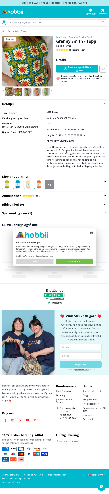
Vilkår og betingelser (10, 475)
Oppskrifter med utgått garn (94, 409)
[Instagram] (13, 420)
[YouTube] (27, 420)
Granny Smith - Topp (17, 31)
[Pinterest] (20, 420)
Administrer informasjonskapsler (16, 478)
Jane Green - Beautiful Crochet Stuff (74, 37)
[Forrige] (5, 61)
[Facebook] (5, 420)
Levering (60, 395)
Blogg (86, 395)
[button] (102, 11)
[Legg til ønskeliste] (103, 69)
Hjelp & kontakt (64, 391)
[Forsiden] (3, 31)
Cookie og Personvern (33, 475)
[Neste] (49, 61)
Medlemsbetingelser (57, 475)
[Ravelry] (35, 420)
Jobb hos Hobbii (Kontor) (64, 401)
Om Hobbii (88, 419)
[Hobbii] (12, 11)
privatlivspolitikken (82, 370)
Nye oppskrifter (90, 403)
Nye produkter (90, 399)
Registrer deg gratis (92, 391)
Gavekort (87, 415)
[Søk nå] (103, 22)
